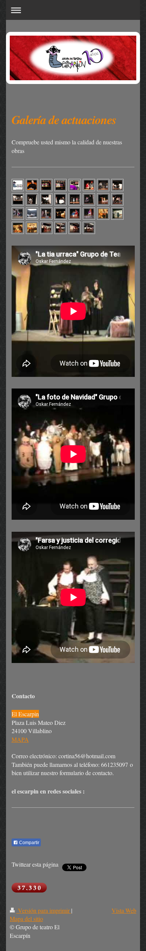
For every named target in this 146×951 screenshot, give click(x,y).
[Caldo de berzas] (60, 213)
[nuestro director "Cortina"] (32, 185)
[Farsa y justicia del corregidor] (17, 213)
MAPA (20, 739)
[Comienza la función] (89, 185)
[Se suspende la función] (74, 213)
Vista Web (124, 910)
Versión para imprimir (43, 910)
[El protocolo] (103, 213)
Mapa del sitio (26, 918)
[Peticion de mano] (32, 213)
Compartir (28, 842)
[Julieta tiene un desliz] (89, 199)
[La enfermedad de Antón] (32, 227)
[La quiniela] (17, 227)
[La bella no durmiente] (103, 199)
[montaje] (46, 185)
